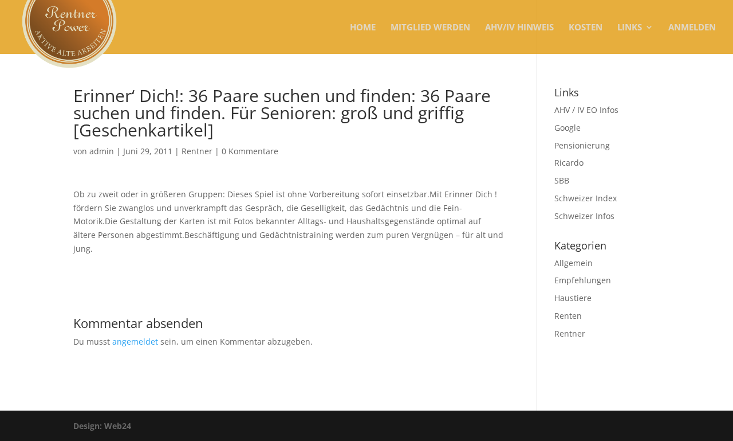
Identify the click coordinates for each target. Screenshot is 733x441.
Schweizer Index (585, 198)
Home (363, 28)
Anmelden (692, 28)
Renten (568, 315)
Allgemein (573, 262)
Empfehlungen (582, 280)
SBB (561, 180)
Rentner (197, 151)
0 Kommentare (250, 151)
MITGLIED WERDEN (430, 28)
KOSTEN (585, 28)
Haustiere (573, 297)
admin (101, 151)
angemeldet (135, 341)
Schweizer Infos (584, 215)
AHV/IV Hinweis (519, 28)
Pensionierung (582, 145)
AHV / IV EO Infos (586, 109)
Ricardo (569, 162)
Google (567, 127)
